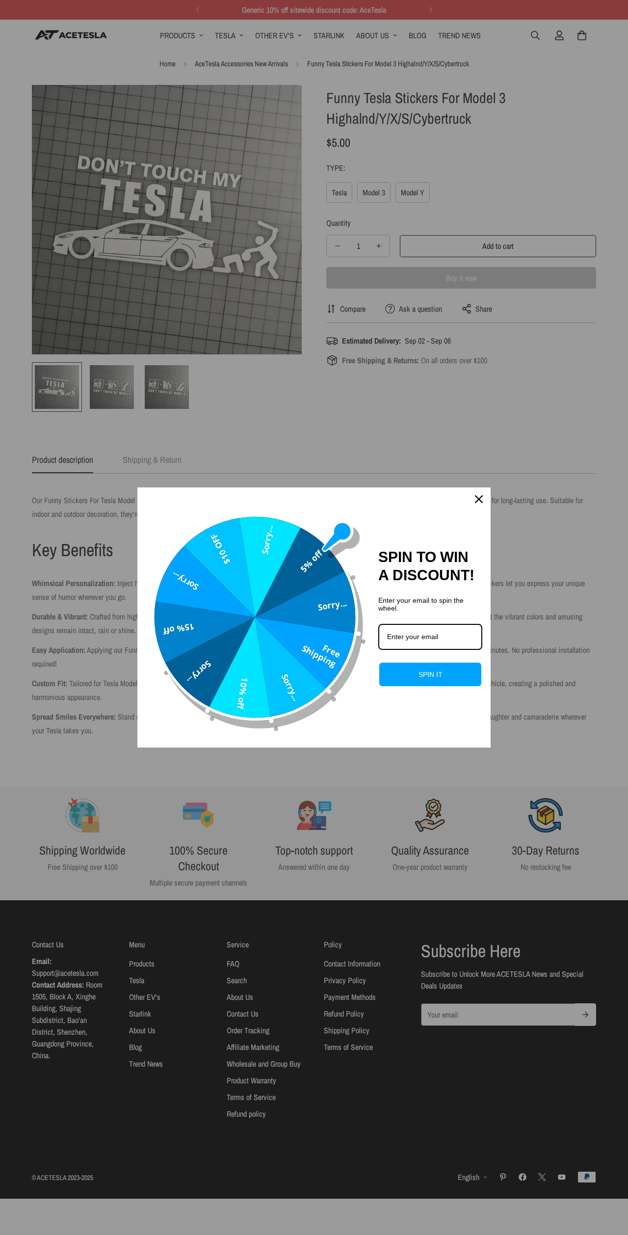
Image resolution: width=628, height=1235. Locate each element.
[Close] (479, 499)
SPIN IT (431, 674)
